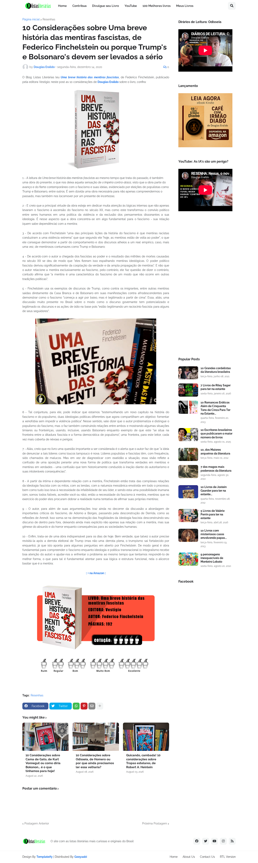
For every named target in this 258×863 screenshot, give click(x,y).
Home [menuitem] (62, 6)
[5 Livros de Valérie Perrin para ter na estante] (188, 515)
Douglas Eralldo (108, 82)
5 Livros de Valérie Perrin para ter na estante (213, 514)
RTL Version (228, 856)
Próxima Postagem (154, 823)
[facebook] (196, 841)
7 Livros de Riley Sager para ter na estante (216, 387)
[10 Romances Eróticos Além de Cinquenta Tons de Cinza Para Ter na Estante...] (188, 407)
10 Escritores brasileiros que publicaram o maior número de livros (216, 433)
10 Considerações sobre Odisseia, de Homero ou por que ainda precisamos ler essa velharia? (95, 761)
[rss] (232, 841)
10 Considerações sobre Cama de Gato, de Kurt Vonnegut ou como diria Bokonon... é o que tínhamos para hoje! (43, 763)
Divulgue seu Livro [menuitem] (105, 6)
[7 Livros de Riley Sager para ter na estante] (188, 390)
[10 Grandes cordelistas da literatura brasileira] (188, 372)
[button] (232, 6)
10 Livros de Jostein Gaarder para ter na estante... (214, 490)
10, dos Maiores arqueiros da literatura (215, 451)
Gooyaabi (80, 856)
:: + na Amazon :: (96, 573)
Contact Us (207, 856)
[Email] (91, 706)
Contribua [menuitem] (79, 6)
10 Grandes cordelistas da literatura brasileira (216, 370)
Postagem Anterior (36, 823)
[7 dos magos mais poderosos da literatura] (188, 471)
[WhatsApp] (76, 706)
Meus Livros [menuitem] (184, 6)
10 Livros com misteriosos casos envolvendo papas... (214, 534)
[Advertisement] (205, 285)
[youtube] (214, 841)
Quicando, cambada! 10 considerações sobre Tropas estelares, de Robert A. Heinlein (143, 761)
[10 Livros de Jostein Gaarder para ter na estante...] (188, 491)
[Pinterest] (84, 706)
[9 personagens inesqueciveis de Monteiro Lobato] (188, 559)
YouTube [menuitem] (131, 6)
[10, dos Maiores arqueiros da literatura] (188, 454)
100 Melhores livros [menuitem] (157, 6)
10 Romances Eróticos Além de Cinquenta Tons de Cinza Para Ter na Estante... (215, 408)
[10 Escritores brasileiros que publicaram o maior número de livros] (188, 434)
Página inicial (31, 19)
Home (174, 856)
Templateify (44, 856)
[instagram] (223, 841)
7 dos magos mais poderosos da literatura (216, 468)
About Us (189, 856)
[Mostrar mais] (99, 706)
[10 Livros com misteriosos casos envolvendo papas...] (188, 535)
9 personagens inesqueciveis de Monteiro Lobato (212, 558)
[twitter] (205, 841)
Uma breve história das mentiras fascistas (90, 77)
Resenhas (49, 19)
